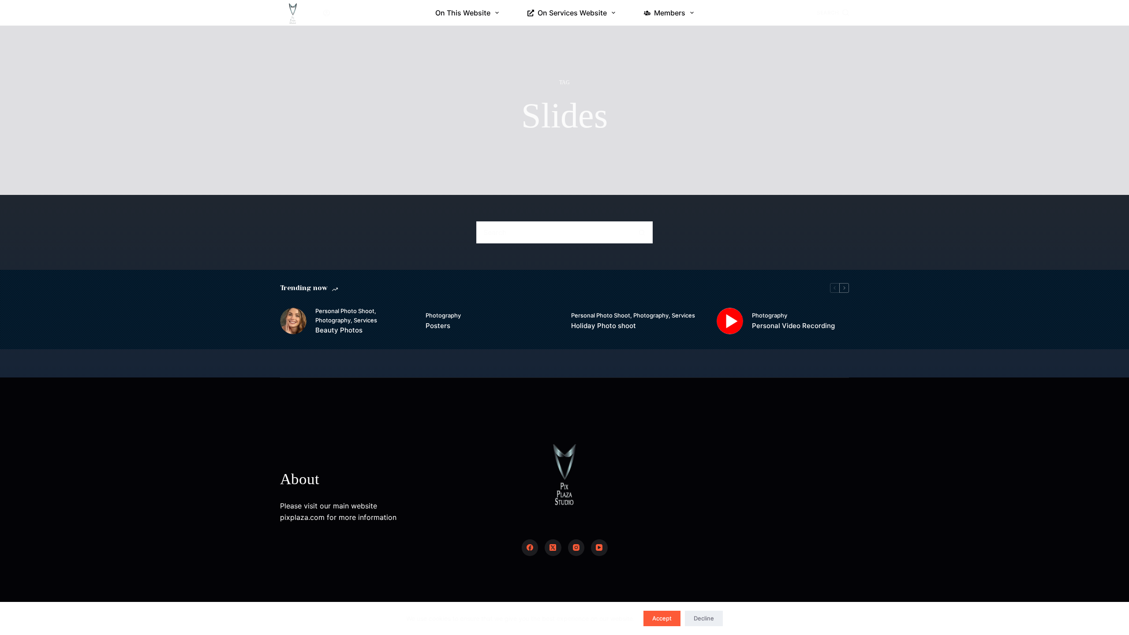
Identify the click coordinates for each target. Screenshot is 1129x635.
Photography (333, 320)
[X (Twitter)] (553, 547)
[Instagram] (576, 547)
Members (669, 12)
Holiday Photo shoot (603, 325)
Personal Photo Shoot (344, 310)
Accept (662, 618)
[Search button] (641, 232)
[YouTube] (599, 547)
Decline (704, 618)
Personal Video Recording (793, 325)
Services (365, 320)
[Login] (326, 13)
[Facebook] (530, 547)
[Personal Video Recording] (730, 321)
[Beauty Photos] (293, 321)
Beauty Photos (339, 330)
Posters (438, 325)
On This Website (462, 12)
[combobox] (554, 232)
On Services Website (572, 12)
